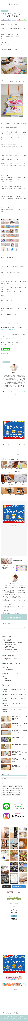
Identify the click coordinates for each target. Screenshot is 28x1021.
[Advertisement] (14, 409)
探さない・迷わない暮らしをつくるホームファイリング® (14, 704)
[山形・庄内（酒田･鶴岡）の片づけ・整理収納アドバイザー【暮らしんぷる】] (14, 7)
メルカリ (23, 788)
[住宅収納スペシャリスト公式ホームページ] (14, 898)
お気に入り (12, 786)
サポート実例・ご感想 (9, 655)
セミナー (4, 788)
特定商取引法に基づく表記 (19, 1016)
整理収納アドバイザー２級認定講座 (13, 642)
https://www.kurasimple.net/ (16, 391)
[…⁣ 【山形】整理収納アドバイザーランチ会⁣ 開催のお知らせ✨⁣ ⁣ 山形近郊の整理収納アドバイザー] (14, 878)
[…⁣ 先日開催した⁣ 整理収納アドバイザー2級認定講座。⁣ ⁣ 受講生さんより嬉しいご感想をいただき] (23, 832)
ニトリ (9, 788)
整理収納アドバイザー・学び (10, 673)
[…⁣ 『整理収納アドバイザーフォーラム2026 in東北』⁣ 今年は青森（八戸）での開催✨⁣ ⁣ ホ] (5, 878)
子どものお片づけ (9, 669)
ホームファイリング (16, 788)
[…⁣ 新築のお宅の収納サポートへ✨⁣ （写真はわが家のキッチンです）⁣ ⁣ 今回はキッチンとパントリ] (5, 832)
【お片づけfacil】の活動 (11, 649)
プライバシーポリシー (8, 1016)
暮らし (5, 677)
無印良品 (9, 794)
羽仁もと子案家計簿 (16, 794)
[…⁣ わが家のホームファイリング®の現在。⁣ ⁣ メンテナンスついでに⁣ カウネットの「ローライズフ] (5, 867)
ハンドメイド (8, 680)
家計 (6, 678)
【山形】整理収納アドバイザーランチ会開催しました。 (14, 699)
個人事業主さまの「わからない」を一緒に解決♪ (14, 694)
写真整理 (19, 790)
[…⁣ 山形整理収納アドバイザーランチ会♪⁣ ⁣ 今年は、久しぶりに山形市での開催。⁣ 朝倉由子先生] (23, 855)
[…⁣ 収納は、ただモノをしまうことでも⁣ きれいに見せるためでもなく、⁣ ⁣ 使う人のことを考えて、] (23, 843)
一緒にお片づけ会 (5, 790)
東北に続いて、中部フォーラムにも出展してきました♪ (14, 710)
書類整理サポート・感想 (11, 658)
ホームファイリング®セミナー (12, 644)
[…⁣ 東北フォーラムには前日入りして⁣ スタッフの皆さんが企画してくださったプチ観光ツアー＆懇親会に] (23, 867)
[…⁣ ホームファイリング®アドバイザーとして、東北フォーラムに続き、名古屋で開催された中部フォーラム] (14, 867)
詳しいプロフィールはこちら (12, 613)
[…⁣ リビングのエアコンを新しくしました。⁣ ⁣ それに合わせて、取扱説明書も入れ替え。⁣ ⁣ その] (23, 878)
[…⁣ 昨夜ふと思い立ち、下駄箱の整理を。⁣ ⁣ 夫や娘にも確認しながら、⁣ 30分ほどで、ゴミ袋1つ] (14, 832)
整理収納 (5, 667)
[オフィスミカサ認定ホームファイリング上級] (14, 915)
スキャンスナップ (19, 786)
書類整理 (4, 794)
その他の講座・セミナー (11, 646)
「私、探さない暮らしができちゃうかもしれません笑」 (14, 690)
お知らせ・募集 (7, 636)
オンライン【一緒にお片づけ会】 (14, 651)
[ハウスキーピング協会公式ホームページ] (14, 892)
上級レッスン (13, 790)
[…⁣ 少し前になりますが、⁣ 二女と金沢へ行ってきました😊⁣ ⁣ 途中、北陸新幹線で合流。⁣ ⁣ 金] (5, 843)
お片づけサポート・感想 (11, 659)
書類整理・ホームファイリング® (11, 663)
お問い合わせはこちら (6, 338)
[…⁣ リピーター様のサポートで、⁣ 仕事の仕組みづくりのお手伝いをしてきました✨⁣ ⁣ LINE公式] (14, 855)
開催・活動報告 (7, 640)
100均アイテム (5, 786)
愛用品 (11, 792)
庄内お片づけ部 (5, 792)
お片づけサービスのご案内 (8, 329)
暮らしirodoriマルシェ (18, 792)
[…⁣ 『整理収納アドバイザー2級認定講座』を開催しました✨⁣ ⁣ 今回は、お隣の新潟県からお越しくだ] (14, 843)
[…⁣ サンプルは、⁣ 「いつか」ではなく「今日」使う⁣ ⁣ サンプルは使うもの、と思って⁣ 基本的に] (5, 855)
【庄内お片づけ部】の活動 (11, 647)
